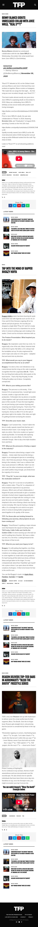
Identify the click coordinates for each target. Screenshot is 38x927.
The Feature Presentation (14, 914)
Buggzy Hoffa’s (7, 316)
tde (23, 816)
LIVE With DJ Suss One (11, 917)
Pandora (5, 577)
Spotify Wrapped (7, 175)
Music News (5, 13)
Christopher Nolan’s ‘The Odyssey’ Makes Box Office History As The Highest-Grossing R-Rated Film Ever (22, 221)
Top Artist (16, 175)
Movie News (14, 217)
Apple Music (29, 574)
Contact (23, 917)
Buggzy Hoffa (13, 580)
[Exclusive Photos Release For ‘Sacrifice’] (6, 246)
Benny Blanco (13, 172)
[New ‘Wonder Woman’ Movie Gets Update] (6, 253)
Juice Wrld (21, 172)
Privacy (30, 917)
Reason (19, 816)
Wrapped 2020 (24, 175)
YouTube (12, 577)
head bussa (10, 583)
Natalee (4, 821)
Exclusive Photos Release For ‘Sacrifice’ (20, 246)
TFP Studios (28, 914)
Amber (3, 180)
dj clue (20, 580)
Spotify (20, 577)
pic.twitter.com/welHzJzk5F (15, 68)
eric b (3, 583)
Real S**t (28, 172)
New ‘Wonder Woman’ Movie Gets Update (20, 253)
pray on (17, 583)
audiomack (12, 816)
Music (3, 264)
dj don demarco (28, 580)
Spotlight (14, 234)
